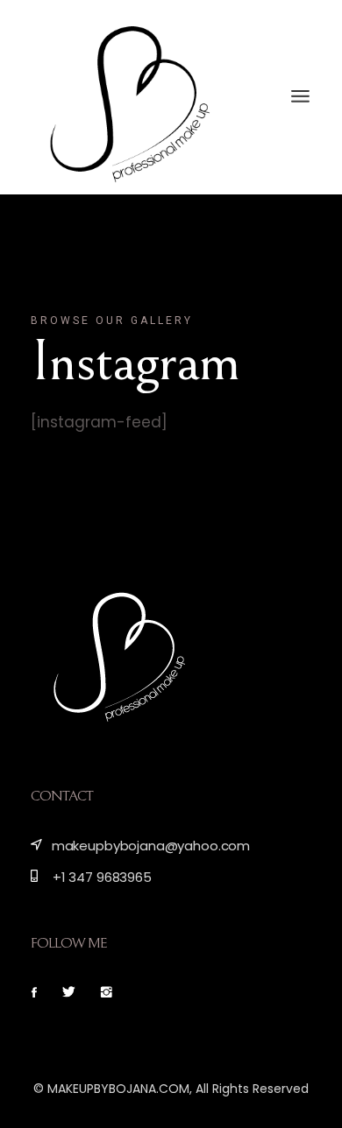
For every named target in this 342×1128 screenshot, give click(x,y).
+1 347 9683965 (100, 877)
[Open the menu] (300, 96)
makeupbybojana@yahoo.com (149, 845)
